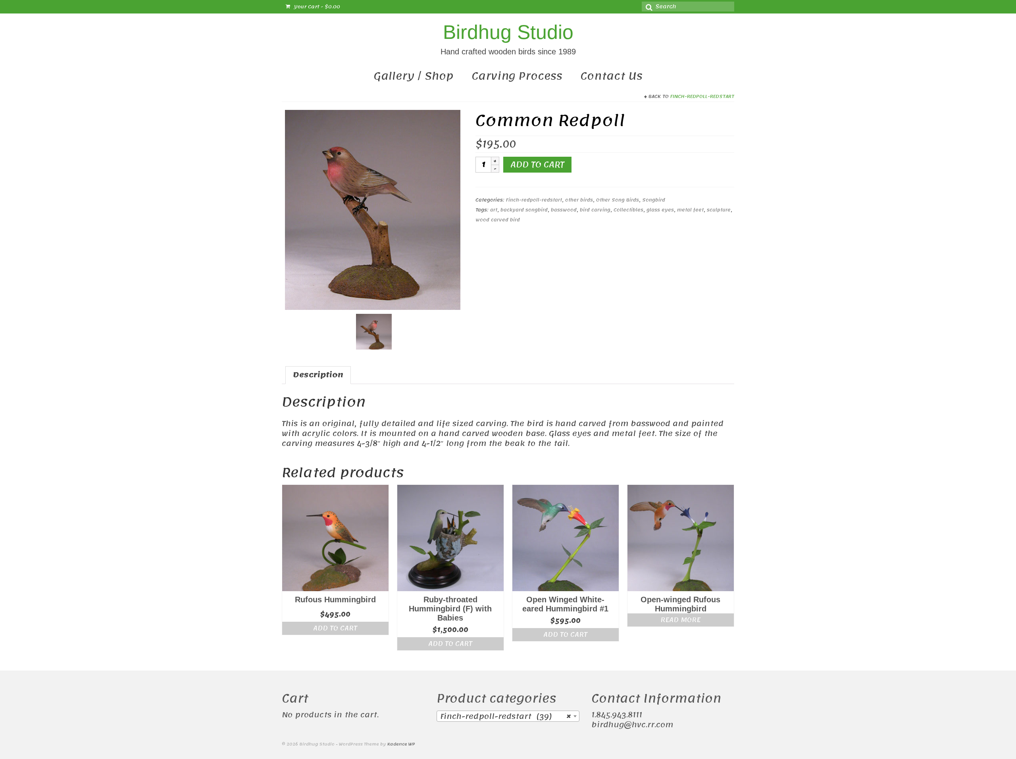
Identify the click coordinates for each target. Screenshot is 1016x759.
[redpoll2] (372, 209)
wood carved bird (497, 219)
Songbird (653, 200)
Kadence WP (401, 744)
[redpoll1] (374, 331)
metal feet (690, 210)
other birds (579, 200)
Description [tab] (318, 375)
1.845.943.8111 (616, 715)
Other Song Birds (617, 200)
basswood (564, 210)
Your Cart (316, 7)
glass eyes (660, 210)
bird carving (595, 210)
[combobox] (508, 716)
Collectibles (628, 210)
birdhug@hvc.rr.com (632, 725)
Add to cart (537, 165)
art (493, 210)
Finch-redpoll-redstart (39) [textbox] (505, 716)
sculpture (719, 210)
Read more (680, 619)
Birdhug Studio (508, 32)
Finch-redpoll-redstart (702, 96)
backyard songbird (524, 210)
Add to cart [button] (335, 628)
